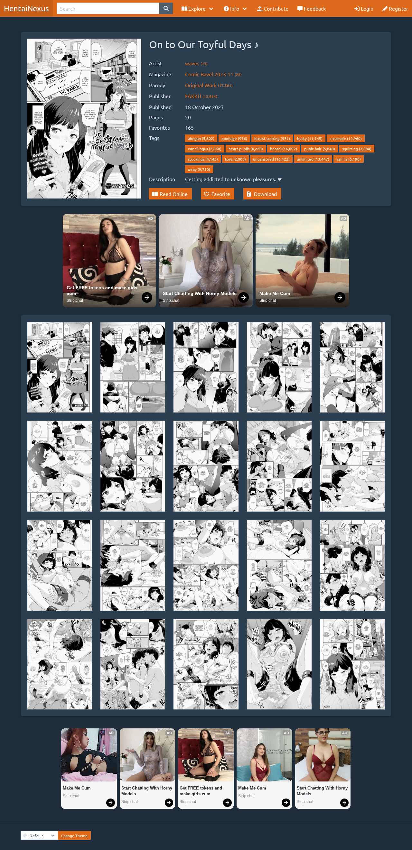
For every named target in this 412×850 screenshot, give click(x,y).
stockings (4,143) (203, 159)
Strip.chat (75, 300)
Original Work (209, 85)
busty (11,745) (310, 138)
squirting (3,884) (356, 148)
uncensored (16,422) (271, 159)
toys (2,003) (235, 159)
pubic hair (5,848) (319, 148)
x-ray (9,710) (199, 169)
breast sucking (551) (272, 138)
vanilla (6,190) (348, 159)
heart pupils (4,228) (246, 148)
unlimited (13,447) (313, 159)
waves (196, 63)
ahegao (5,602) (201, 138)
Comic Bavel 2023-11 (213, 74)
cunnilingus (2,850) (204, 148)
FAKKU (201, 96)
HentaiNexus (26, 8)
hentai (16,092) (283, 148)
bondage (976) (234, 138)
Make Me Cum (274, 293)
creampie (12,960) (346, 138)
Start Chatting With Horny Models (200, 293)
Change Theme (74, 835)
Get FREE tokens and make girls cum (103, 290)
